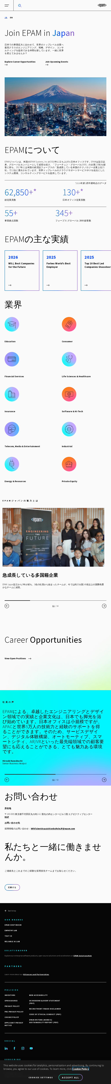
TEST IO (8, 936)
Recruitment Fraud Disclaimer (45, 1009)
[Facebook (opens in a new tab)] (14, 1048)
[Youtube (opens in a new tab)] (31, 1048)
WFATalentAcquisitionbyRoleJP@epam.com (53, 828)
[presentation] (6, 606)
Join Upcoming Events (56, 61)
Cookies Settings (41, 1077)
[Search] (20, 5)
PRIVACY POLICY (12, 1006)
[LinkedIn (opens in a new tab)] (6, 1048)
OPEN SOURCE (11, 1001)
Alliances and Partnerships (36, 974)
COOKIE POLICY (12, 1017)
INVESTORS (10, 995)
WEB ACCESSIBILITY (38, 995)
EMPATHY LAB (11, 930)
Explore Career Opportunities (20, 61)
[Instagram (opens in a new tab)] (22, 1048)
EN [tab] (11, 17)
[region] (55, 1072)
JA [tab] (6, 17)
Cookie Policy (80, 1069)
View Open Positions (15, 658)
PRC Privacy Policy (14, 1012)
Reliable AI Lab (12, 941)
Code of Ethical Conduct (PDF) (45, 1014)
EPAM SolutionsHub (83, 956)
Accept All (70, 1077)
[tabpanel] (55, 465)
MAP (7, 817)
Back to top (12, 911)
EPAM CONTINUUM (13, 925)
